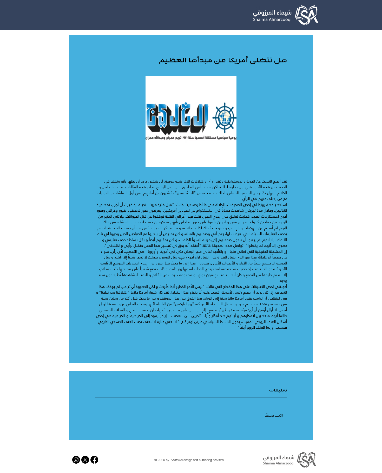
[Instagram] (76, 460)
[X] (85, 460)
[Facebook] (94, 460)
